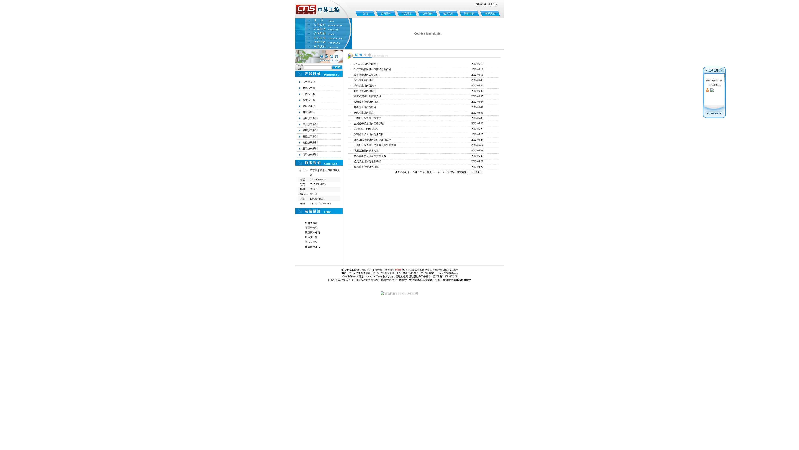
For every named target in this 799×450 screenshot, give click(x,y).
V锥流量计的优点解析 (366, 129)
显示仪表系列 (310, 148)
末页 (452, 172)
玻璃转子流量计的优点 (366, 101)
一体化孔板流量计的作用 (367, 118)
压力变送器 (311, 222)
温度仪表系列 (310, 130)
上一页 (436, 172)
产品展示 (407, 13)
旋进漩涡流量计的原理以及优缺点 (372, 139)
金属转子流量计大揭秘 (366, 166)
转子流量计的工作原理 (366, 74)
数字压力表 (309, 88)
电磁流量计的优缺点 (365, 107)
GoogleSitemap (350, 276)
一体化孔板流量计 (443, 279)
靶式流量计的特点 (364, 112)
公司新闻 (428, 13)
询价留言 (493, 4)
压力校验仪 (309, 82)
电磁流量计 (309, 112)
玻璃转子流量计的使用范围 (369, 134)
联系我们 (490, 13)
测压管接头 (311, 227)
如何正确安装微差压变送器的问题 (372, 69)
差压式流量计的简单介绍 (367, 96)
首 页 (365, 13)
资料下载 (469, 13)
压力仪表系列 (310, 124)
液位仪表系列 (310, 136)
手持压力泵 (309, 94)
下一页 (445, 172)
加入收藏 (481, 4)
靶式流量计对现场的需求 (367, 161)
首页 (429, 172)
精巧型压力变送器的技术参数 (370, 156)
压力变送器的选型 (364, 80)
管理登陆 (414, 276)
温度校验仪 (309, 106)
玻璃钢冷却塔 (312, 232)
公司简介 (386, 13)
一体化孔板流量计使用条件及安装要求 (375, 145)
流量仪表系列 (310, 118)
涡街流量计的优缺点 (365, 85)
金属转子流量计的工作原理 (369, 123)
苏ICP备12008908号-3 (445, 276)
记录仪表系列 (310, 154)
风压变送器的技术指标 (366, 150)
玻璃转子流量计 (398, 279)
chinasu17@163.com (447, 273)
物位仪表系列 (310, 142)
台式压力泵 (309, 100)
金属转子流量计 (380, 279)
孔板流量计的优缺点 (365, 91)
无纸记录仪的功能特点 (366, 63)
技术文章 (448, 13)
